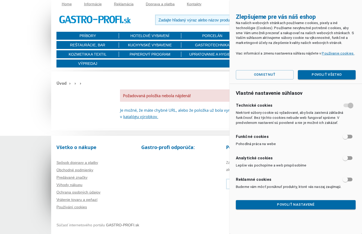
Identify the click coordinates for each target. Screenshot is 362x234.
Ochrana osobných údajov (78, 192)
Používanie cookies (338, 53)
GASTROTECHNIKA (212, 45)
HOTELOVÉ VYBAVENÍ (149, 36)
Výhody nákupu (69, 185)
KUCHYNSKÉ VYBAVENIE (150, 45)
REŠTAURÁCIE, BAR (87, 45)
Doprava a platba (160, 4)
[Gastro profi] (94, 18)
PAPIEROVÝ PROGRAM (150, 54)
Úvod (61, 83)
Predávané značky (71, 177)
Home (67, 4)
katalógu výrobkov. (140, 116)
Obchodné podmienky (74, 170)
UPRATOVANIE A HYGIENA (212, 54)
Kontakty (194, 4)
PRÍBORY (88, 36)
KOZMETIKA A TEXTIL (88, 54)
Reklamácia (124, 4)
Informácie (93, 4)
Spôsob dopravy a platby (77, 162)
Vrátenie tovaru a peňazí (77, 199)
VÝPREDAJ (87, 63)
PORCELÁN (212, 36)
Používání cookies (71, 207)
